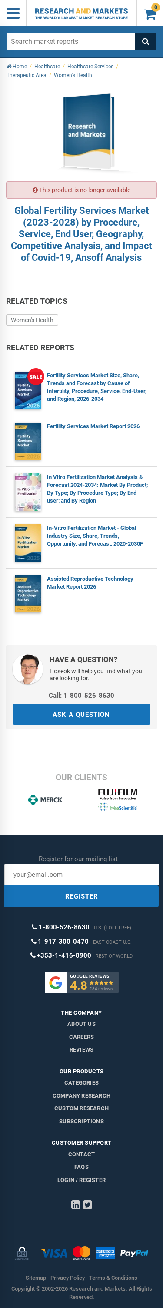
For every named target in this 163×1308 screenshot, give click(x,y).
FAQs (81, 1167)
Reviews (81, 1049)
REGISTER (81, 896)
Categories (81, 1082)
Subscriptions (81, 1121)
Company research (81, 1095)
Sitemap (36, 1278)
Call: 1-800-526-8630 (81, 695)
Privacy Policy (67, 1278)
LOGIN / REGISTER (81, 1180)
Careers (81, 1037)
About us (81, 1024)
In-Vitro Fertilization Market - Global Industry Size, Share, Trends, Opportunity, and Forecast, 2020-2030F (95, 536)
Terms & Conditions (113, 1278)
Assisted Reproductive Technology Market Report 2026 (90, 583)
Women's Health (32, 319)
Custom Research (81, 1108)
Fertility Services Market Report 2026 (93, 426)
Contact (81, 1154)
